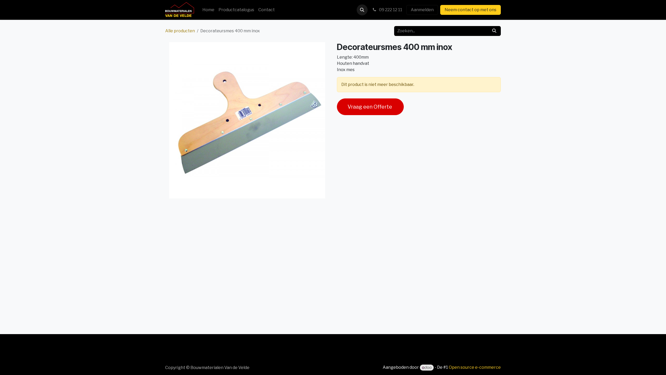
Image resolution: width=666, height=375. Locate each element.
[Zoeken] (494, 31)
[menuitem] (208, 10)
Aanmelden (422, 9)
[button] (362, 9)
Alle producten (180, 30)
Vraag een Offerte (370, 107)
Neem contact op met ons (470, 9)
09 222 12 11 (390, 9)
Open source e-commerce (475, 367)
